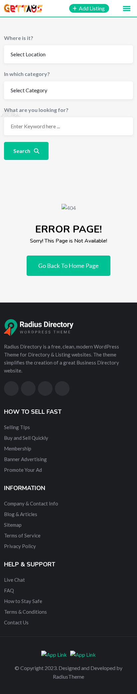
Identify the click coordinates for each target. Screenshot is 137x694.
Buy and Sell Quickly (26, 438)
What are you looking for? (36, 110)
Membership (17, 448)
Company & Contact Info (31, 503)
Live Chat (14, 580)
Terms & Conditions (25, 612)
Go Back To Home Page (68, 265)
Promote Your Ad (23, 470)
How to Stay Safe (23, 601)
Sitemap (13, 525)
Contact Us (16, 622)
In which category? (27, 74)
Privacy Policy (20, 546)
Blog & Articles (20, 514)
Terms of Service (22, 535)
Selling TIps (17, 427)
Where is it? (18, 38)
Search (22, 151)
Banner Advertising (25, 459)
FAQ (9, 590)
